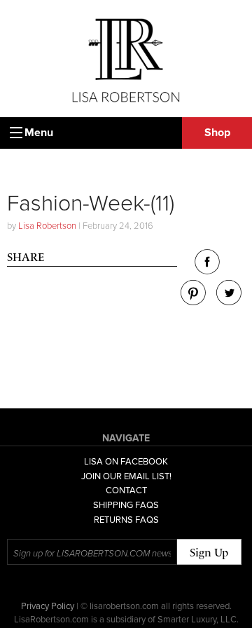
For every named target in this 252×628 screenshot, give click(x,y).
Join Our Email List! (126, 476)
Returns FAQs (126, 520)
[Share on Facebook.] (207, 270)
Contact (126, 490)
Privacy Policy (47, 606)
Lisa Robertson (47, 226)
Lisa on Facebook (126, 461)
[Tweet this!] (228, 301)
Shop (217, 133)
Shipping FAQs (126, 505)
